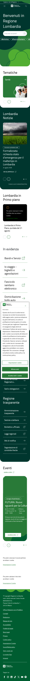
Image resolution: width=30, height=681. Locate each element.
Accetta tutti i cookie (15, 375)
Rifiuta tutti (15, 369)
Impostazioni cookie (14, 363)
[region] (15, 340)
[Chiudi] (25, 306)
